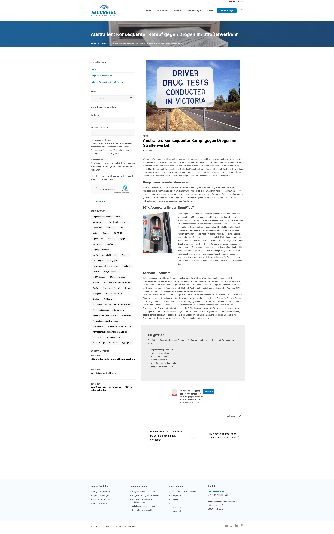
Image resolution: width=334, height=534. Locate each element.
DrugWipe (110, 244)
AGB (173, 503)
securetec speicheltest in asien (105, 315)
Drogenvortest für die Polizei (143, 491)
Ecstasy (125, 255)
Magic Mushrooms (111, 271)
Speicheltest (127, 315)
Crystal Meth (98, 239)
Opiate (95, 288)
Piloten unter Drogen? (111, 288)
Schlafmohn (109, 299)
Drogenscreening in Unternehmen (145, 495)
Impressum (176, 507)
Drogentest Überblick (101, 491)
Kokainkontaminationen (103, 373)
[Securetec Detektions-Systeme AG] (104, 10)
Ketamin (96, 271)
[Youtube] (226, 526)
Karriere (174, 499)
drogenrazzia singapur (117, 239)
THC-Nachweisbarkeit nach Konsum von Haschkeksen (222, 435)
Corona (106, 233)
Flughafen (127, 266)
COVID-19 (118, 233)
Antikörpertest (98, 222)
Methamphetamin (117, 277)
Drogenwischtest (100, 503)
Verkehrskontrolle (114, 337)
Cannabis (111, 228)
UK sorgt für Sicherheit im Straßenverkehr (113, 359)
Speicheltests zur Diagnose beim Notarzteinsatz (112, 326)
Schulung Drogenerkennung (143, 506)
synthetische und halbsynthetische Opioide (110, 332)
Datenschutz (176, 511)
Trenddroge (97, 337)
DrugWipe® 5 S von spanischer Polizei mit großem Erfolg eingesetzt (166, 435)
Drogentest (97, 244)
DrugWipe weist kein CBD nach (105, 255)
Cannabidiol (97, 228)
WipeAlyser (126, 343)
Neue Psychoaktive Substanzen (117, 282)
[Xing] (231, 526)
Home (93, 43)
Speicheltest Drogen (101, 495)
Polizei (127, 288)
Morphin (96, 282)
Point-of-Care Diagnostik (142, 510)
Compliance (176, 495)
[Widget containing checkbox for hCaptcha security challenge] (110, 189)
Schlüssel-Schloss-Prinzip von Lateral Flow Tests (112, 304)
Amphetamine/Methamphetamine (106, 217)
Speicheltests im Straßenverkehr (105, 321)
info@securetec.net (216, 491)
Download (209, 392)
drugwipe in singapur (101, 250)
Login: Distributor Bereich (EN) (183, 491)
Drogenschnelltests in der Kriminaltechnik (142, 500)
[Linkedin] (236, 526)
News (103, 43)
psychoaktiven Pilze (114, 293)
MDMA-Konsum (99, 277)
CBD (121, 228)
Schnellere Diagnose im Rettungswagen (108, 310)
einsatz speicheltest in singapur (105, 266)
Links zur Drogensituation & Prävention (107, 82)
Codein (95, 233)
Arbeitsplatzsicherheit (118, 222)
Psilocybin (97, 293)
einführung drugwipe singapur (105, 260)
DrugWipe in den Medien (101, 75)
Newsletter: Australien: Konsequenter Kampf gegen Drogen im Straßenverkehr (191, 395)
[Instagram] (242, 526)
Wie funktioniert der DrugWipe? (105, 343)
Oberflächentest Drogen (102, 499)
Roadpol (96, 299)
